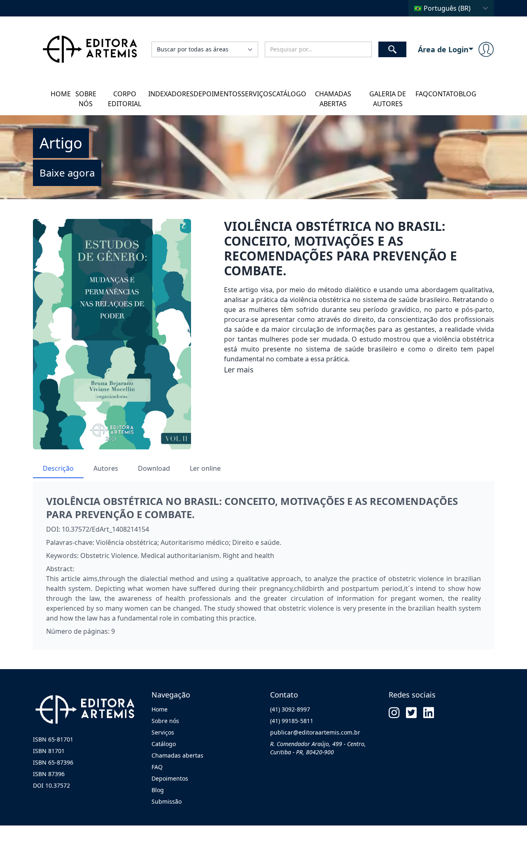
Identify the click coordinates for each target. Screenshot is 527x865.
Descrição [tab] (58, 468)
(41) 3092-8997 (290, 709)
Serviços (256, 93)
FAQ (421, 93)
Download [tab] (154, 468)
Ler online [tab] (205, 468)
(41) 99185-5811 (291, 721)
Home (61, 93)
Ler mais (239, 369)
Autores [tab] (105, 468)
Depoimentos (217, 93)
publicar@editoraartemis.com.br (315, 732)
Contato (443, 93)
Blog (467, 93)
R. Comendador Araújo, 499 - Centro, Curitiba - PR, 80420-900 (318, 748)
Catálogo (289, 93)
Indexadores (171, 93)
